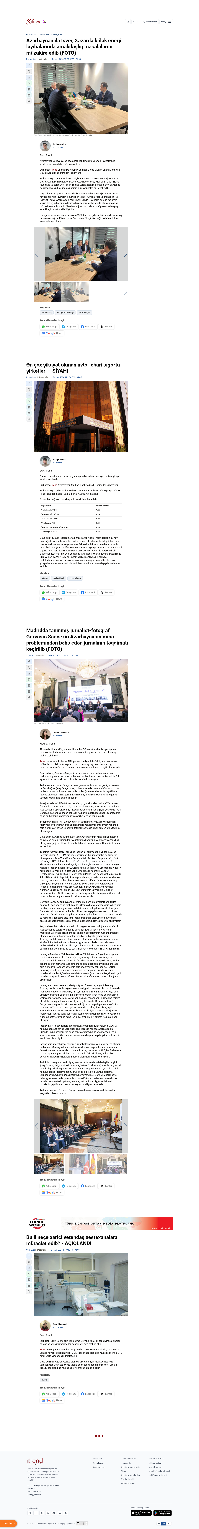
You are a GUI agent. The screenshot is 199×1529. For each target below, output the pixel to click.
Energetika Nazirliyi (65, 312)
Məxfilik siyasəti (155, 1467)
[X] (41, 1513)
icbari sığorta (75, 578)
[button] (29, 65)
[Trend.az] (36, 22)
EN (159, 1524)
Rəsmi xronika (99, 1467)
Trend (54, 169)
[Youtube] (47, 1513)
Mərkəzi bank (58, 578)
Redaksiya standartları (130, 1475)
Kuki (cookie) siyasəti (158, 1475)
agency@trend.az (34, 1495)
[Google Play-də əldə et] (162, 1513)
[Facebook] (35, 1513)
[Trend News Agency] (35, 1461)
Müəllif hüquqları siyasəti (159, 1471)
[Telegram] (53, 1513)
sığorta (45, 578)
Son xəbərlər (98, 1463)
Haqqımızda (126, 1463)
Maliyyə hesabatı (128, 1483)
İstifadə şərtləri (155, 1463)
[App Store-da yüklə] (141, 1513)
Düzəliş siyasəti (127, 1479)
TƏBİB (44, 1380)
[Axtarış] (128, 21)
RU (169, 1524)
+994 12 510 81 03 (34, 1492)
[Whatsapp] (29, 1513)
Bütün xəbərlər (58, 147)
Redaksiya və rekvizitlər (130, 1467)
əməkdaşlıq (47, 312)
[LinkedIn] (59, 1513)
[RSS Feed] (65, 1513)
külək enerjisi (84, 312)
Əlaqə (123, 1471)
